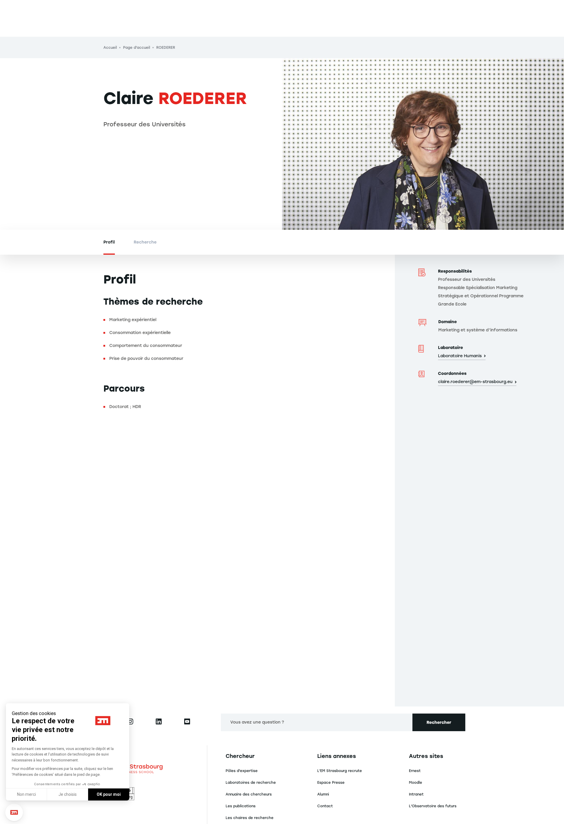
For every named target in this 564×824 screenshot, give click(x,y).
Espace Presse (331, 783)
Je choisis (67, 794)
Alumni (323, 794)
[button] (14, 812)
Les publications (241, 806)
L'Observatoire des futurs (432, 806)
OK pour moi (109, 794)
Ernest (415, 771)
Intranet (416, 794)
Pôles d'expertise (242, 771)
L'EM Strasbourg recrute (339, 771)
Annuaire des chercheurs (249, 794)
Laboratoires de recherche (251, 783)
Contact (325, 806)
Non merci (26, 794)
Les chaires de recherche (249, 818)
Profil (109, 242)
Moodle (415, 783)
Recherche (145, 242)
